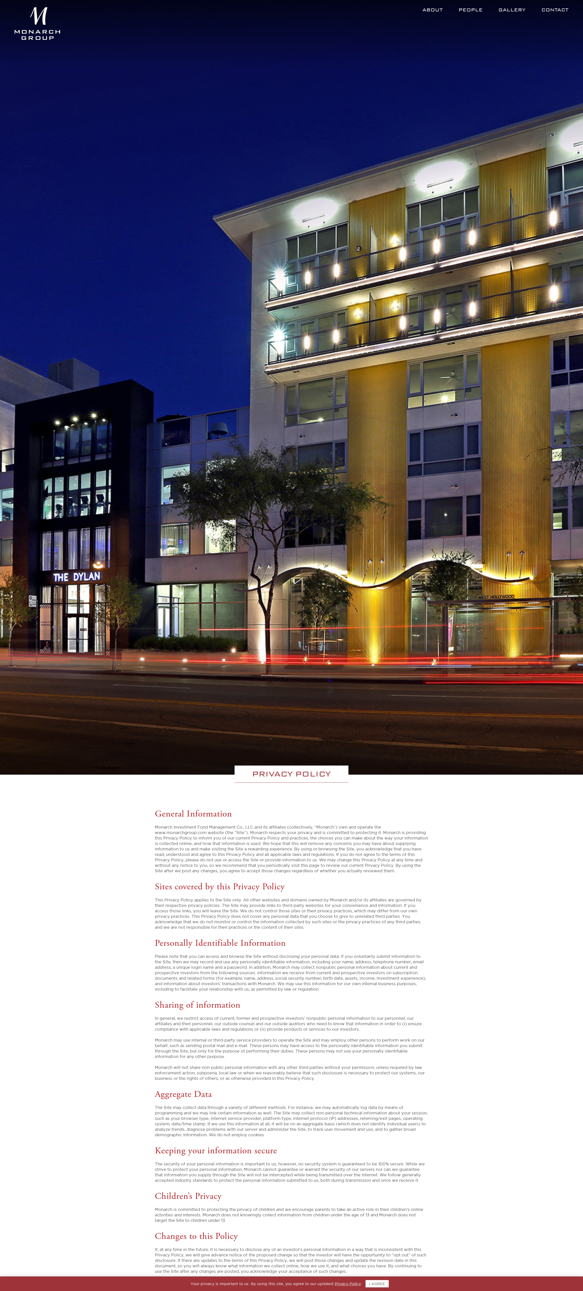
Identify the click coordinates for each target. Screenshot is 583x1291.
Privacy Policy (348, 1284)
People (470, 10)
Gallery (512, 10)
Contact (554, 10)
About (432, 10)
